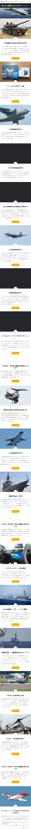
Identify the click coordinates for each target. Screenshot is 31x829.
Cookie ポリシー (5, 823)
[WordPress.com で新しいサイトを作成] (15, 1)
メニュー (26, 5)
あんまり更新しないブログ (11, 5)
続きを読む (15, 58)
